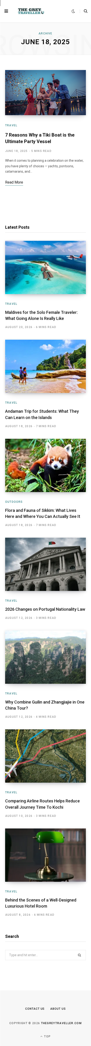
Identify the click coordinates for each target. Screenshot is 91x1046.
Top (47, 1036)
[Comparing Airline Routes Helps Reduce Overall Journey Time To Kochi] (45, 756)
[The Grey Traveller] (31, 11)
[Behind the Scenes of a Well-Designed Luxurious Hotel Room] (45, 855)
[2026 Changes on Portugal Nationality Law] (45, 564)
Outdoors (14, 501)
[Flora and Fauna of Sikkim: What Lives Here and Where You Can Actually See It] (45, 465)
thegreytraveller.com (61, 1023)
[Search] (84, 11)
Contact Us (35, 1008)
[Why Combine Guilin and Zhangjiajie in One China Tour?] (45, 657)
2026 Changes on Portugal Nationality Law (45, 609)
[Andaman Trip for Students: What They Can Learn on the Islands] (45, 366)
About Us (58, 1008)
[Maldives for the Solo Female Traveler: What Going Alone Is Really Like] (45, 267)
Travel (11, 125)
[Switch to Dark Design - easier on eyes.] (73, 11)
